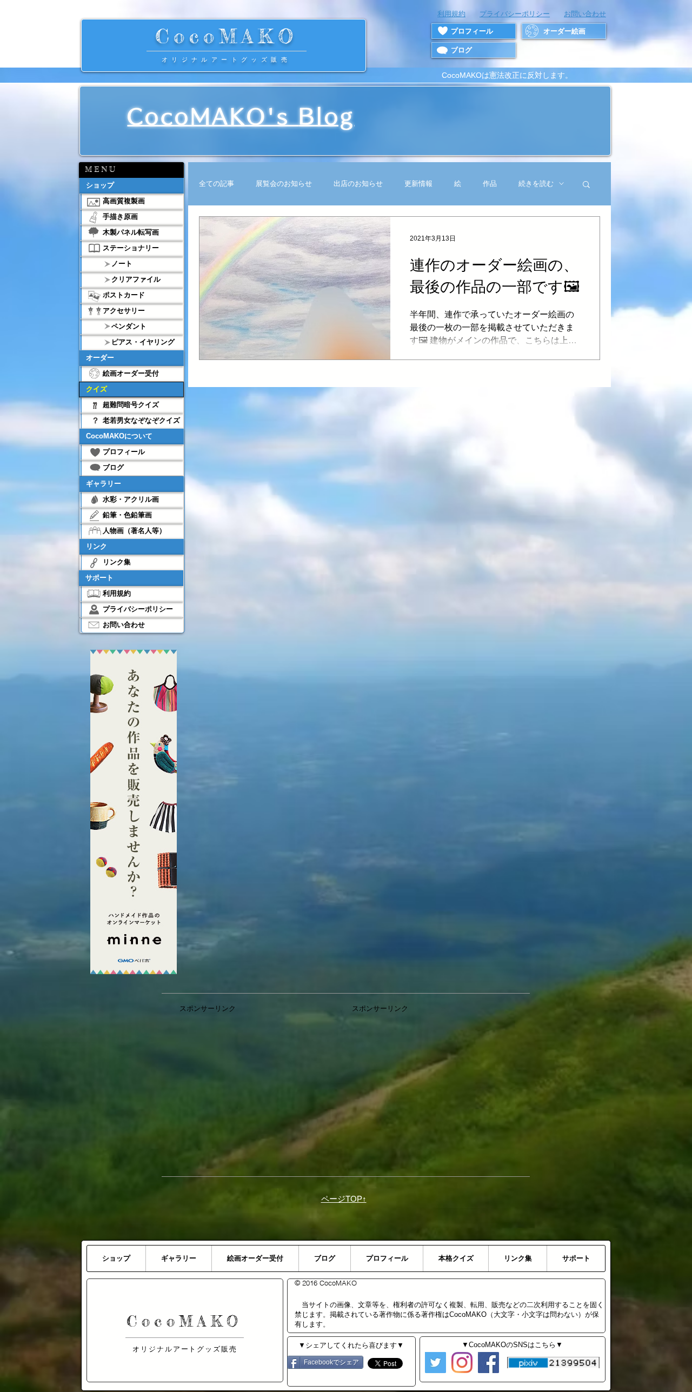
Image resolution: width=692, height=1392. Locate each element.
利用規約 (451, 14)
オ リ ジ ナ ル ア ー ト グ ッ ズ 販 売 (226, 59)
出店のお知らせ (358, 183)
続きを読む (536, 183)
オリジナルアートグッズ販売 (184, 1349)
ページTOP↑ (344, 1198)
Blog (326, 116)
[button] (131, 170)
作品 (490, 183)
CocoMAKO (226, 36)
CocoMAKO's (212, 116)
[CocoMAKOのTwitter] (435, 1362)
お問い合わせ (585, 14)
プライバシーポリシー (515, 14)
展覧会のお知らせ (284, 183)
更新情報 (418, 183)
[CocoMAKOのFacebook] (488, 1362)
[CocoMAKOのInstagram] (462, 1362)
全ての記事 (216, 183)
